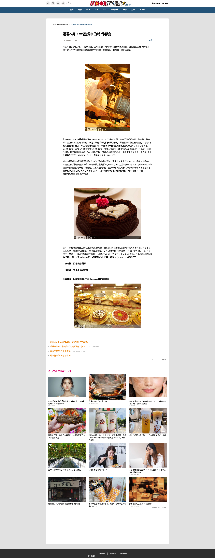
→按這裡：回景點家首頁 (74, 263)
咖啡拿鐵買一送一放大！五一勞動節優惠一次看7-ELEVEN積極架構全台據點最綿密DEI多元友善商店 (107, 437)
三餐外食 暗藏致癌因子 (98, 470)
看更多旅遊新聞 (80, 270)
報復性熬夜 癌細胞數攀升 (61, 351)
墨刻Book (156, 3)
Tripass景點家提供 (99, 279)
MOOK (165, 3)
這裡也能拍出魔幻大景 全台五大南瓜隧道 (64, 470)
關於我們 (102, 554)
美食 (150, 40)
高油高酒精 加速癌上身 (98, 401)
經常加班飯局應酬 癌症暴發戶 (141, 504)
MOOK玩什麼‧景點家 (60, 24)
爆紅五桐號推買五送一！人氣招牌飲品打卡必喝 (148, 435)
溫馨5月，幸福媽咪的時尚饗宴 (81, 24)
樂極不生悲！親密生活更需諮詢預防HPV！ (69, 346)
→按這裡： (68, 270)
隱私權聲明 (92, 556)
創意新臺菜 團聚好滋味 (60, 356)
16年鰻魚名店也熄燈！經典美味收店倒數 (64, 504)
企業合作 (113, 554)
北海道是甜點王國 (81, 279)
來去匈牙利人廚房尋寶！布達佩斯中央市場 (69, 342)
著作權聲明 (123, 554)
